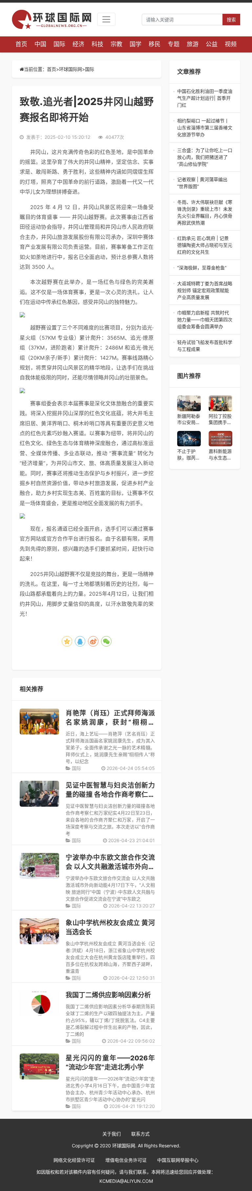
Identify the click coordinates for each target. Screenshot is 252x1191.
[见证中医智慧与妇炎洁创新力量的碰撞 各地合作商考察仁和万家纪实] (39, 794)
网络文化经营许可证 (74, 1160)
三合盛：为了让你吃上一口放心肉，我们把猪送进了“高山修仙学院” (204, 157)
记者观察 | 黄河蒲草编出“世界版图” (204, 183)
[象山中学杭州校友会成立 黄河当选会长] (39, 931)
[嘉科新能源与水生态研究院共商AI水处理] (220, 439)
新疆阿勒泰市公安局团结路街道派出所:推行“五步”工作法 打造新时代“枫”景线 (188, 419)
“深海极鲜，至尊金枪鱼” (204, 268)
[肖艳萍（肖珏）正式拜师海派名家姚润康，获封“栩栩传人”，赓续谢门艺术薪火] (39, 721)
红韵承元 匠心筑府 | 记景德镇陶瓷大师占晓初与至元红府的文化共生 (204, 245)
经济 (78, 44)
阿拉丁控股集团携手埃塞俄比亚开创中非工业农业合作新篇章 (220, 419)
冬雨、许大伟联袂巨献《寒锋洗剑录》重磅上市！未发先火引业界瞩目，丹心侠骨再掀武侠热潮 (204, 212)
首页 (21, 44)
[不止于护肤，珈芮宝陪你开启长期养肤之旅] (189, 439)
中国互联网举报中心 (178, 1160)
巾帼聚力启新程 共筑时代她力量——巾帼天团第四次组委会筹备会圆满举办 (204, 320)
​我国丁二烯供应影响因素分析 (108, 995)
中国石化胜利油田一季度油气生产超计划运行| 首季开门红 (204, 98)
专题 (173, 44)
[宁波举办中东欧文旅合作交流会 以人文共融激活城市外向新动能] (39, 866)
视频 (231, 44)
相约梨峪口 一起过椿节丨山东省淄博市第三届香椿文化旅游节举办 (204, 128)
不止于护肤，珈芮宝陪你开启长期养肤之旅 (188, 454)
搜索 (231, 19)
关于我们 (111, 1134)
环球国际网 (70, 69)
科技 (97, 44)
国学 (135, 44)
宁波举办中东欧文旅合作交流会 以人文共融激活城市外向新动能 (110, 867)
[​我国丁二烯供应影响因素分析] (39, 1003)
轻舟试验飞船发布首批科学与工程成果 (204, 345)
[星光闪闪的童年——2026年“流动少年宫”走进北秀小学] (39, 1066)
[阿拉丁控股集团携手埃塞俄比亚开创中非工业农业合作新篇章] (220, 403)
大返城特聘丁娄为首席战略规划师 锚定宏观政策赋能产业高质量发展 (204, 291)
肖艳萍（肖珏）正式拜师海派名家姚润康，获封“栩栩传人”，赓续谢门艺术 (110, 722)
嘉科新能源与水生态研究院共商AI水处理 (220, 454)
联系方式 (140, 1134)
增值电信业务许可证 (126, 1160)
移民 (154, 44)
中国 (40, 44)
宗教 (116, 44)
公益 (212, 44)
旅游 (193, 44)
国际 (59, 44)
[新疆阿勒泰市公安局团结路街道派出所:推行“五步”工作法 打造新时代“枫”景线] (189, 403)
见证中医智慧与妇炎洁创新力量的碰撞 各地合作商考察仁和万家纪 (110, 794)
